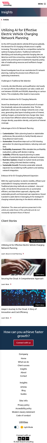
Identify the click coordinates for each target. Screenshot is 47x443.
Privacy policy (23, 405)
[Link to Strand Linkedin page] (19, 438)
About (23, 372)
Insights (23, 369)
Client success (23, 365)
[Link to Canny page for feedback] (27, 438)
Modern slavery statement (23, 412)
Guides (24, 394)
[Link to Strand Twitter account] (23, 438)
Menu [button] (40, 4)
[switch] (16, 427)
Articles (23, 387)
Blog (23, 390)
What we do (23, 362)
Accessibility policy (23, 408)
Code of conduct (23, 415)
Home (23, 358)
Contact (23, 376)
